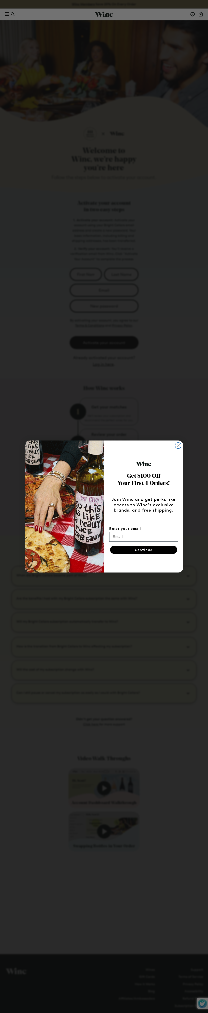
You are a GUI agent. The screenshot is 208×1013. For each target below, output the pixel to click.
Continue (144, 550)
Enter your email (125, 528)
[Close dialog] (178, 446)
